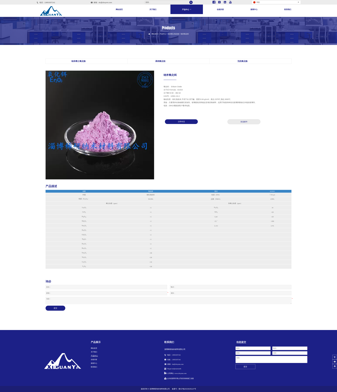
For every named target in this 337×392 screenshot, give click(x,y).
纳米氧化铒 (185, 34)
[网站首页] (51, 11)
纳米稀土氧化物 (173, 34)
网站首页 (155, 34)
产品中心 (163, 34)
